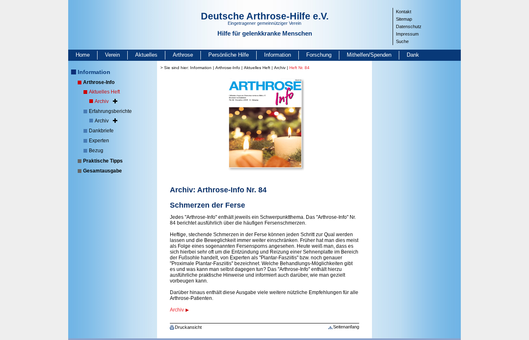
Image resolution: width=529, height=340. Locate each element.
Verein (112, 55)
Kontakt (403, 11)
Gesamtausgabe (102, 171)
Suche (402, 41)
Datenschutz (409, 26)
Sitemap (404, 19)
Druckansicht (188, 327)
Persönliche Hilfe (228, 55)
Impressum (407, 33)
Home (83, 55)
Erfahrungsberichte (110, 111)
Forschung (318, 55)
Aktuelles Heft (104, 92)
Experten (99, 141)
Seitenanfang (346, 326)
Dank (413, 55)
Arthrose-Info (98, 82)
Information (277, 55)
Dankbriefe (101, 131)
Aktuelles (146, 55)
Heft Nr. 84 (299, 67)
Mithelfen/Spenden (369, 55)
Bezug (96, 150)
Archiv (102, 101)
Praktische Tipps (103, 161)
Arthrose (183, 55)
